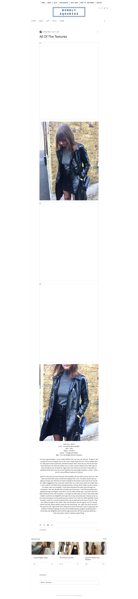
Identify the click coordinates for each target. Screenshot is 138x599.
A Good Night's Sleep (40, 558)
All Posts (33, 21)
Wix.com (80, 595)
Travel (47, 21)
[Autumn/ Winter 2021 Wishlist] (94, 548)
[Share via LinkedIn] (48, 525)
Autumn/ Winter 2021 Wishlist (92, 558)
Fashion (54, 21)
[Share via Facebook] (40, 525)
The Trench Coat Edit (66, 558)
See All (105, 539)
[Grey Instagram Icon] (107, 8)
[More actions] (98, 32)
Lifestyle (62, 21)
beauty (41, 21)
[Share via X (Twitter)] (44, 525)
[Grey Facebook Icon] (99, 8)
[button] (104, 21)
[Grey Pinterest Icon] (102, 8)
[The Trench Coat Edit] (69, 548)
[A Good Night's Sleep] (43, 548)
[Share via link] (52, 525)
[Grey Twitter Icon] (104, 8)
